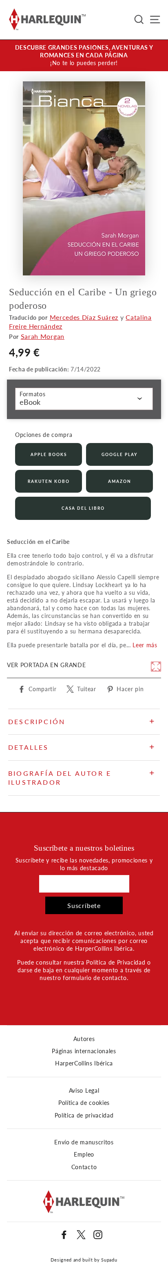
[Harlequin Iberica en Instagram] (97, 1234)
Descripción (36, 721)
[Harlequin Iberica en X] (81, 1234)
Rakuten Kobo (49, 481)
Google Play (119, 454)
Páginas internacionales (84, 1051)
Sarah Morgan (42, 336)
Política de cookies (84, 1103)
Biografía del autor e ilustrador (59, 777)
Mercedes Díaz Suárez (84, 317)
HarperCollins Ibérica (84, 1063)
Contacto (84, 1167)
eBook (30, 402)
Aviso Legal (84, 1090)
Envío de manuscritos (84, 1142)
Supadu (109, 1259)
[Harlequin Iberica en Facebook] (64, 1234)
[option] (84, 55)
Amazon (119, 481)
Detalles (28, 747)
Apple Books (49, 454)
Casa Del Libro (83, 508)
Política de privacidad (84, 1115)
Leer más (145, 645)
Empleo (84, 1154)
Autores (84, 1039)
